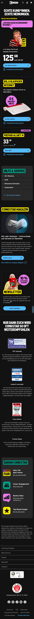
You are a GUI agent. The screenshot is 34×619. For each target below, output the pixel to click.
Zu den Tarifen (10, 119)
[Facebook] (9, 602)
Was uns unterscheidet (19, 475)
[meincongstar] (27, 3)
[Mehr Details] (14, 145)
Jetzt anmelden (14, 308)
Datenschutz (23, 609)
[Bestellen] (31, 3)
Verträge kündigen (10, 615)
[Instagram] (25, 602)
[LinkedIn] (13, 602)
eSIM (6, 180)
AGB (17, 609)
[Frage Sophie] (23, 3)
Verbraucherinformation (11, 612)
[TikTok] (17, 602)
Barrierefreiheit (25, 612)
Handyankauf (9, 187)
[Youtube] (21, 602)
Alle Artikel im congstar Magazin (12, 263)
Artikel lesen (7, 258)
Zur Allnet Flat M (10, 65)
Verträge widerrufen (23, 615)
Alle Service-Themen (13, 195)
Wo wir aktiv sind (18, 486)
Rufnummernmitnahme (12, 183)
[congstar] (14, 2)
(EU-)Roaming (9, 176)
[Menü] (2, 3)
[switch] (19, 576)
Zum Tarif (8, 150)
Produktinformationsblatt (14, 69)
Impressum (10, 609)
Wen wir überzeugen (19, 512)
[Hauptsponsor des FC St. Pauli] (17, 588)
